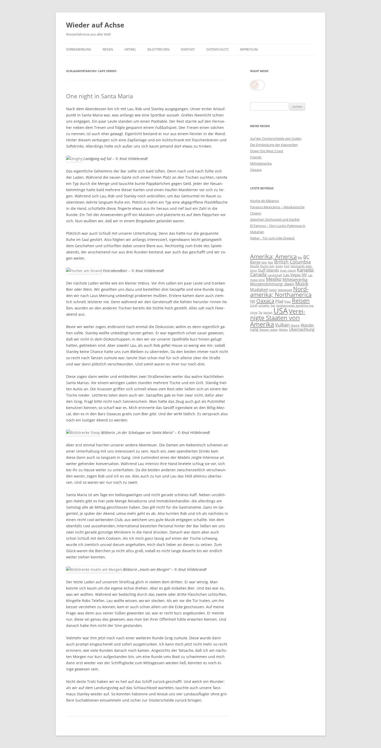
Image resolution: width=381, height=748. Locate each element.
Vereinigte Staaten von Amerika (277, 317)
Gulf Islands (268, 270)
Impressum (249, 49)
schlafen (264, 305)
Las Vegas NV (295, 274)
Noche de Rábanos (264, 200)
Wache (295, 325)
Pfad (279, 301)
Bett (264, 262)
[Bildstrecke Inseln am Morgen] (94, 569)
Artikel (130, 49)
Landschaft (274, 275)
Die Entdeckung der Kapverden (274, 144)
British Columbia (292, 262)
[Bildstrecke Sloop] (83, 432)
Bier (270, 262)
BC (306, 257)
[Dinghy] (74, 158)
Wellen (283, 329)
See (273, 305)
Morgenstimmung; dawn (272, 283)
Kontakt (188, 49)
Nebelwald (285, 290)
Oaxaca (256, 169)
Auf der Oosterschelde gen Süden (275, 138)
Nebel (273, 290)
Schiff (253, 305)
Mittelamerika (261, 163)
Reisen (108, 49)
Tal (260, 312)
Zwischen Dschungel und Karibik (275, 219)
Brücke (254, 266)
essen (279, 266)
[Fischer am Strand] (84, 270)
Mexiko (273, 279)
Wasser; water (268, 329)
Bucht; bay (267, 266)
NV (252, 301)
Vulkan (282, 325)
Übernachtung (301, 329)
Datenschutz (217, 49)
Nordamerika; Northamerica (281, 292)
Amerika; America (273, 256)
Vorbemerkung (78, 49)
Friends (256, 157)
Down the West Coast (266, 151)
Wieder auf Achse (95, 25)
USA (280, 311)
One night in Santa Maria (99, 96)
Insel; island (288, 270)
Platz (287, 301)
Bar (300, 257)
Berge (255, 262)
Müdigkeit (259, 289)
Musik (301, 283)
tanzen (267, 312)
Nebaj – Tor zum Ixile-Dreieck (272, 238)
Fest (287, 266)
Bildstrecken (158, 49)
